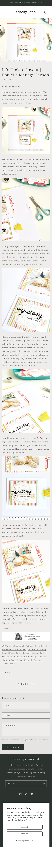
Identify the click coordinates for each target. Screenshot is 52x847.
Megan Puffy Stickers (19, 653)
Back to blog (28, 684)
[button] (5, 12)
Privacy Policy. (25, 820)
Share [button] (7, 672)
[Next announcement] (47, 3)
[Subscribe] (44, 783)
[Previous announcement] (5, 3)
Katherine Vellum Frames (23, 657)
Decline (24, 834)
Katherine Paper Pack (36, 646)
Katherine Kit (18, 646)
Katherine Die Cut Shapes (14, 649)
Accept (24, 827)
